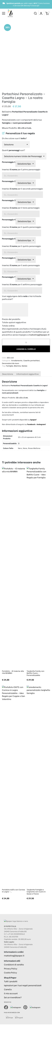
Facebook (31, 424)
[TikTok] (35, 1007)
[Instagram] (16, 1007)
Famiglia (9, 365)
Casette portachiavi (31, 360)
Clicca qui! (35, 5)
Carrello (8, 989)
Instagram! (41, 424)
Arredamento (16, 360)
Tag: (4, 365)
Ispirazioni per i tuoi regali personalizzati (22, 985)
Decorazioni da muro (10, 363)
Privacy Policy (10, 968)
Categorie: (6, 360)
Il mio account (11, 993)
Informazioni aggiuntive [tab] (27, 373)
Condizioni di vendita (14, 964)
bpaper (33, 419)
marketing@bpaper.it (39, 334)
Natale (24, 365)
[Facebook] (7, 1007)
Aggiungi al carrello (26, 349)
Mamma (17, 365)
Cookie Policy (10, 972)
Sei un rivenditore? (13, 997)
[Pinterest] (26, 1007)
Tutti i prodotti (10, 981)
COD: (4, 357)
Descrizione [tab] (7, 373)
